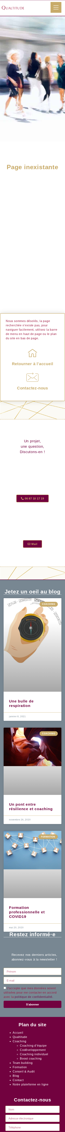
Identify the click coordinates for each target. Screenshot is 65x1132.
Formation (20, 1067)
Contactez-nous (32, 388)
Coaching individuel (34, 1054)
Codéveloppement (33, 1049)
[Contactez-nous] (32, 377)
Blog (16, 1075)
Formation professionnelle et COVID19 (27, 912)
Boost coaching (31, 1058)
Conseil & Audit (24, 1071)
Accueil (18, 1032)
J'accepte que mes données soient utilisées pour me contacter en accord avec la (30, 992)
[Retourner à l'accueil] (32, 352)
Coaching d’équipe (33, 1045)
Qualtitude (20, 1037)
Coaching (19, 1041)
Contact (18, 1080)
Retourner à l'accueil (32, 364)
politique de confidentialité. (34, 996)
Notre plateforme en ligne (31, 1084)
